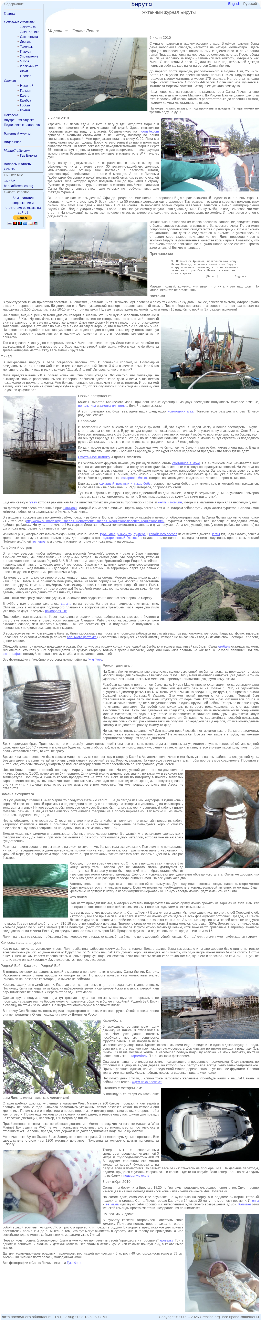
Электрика (28, 27)
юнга (255, 1200)
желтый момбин (170, 502)
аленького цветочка (82, 637)
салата (66, 603)
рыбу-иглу (124, 534)
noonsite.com (149, 131)
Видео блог (12, 142)
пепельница (87, 405)
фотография (12, 654)
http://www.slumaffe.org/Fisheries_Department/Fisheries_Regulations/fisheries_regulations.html (95, 521)
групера (140, 534)
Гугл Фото (94, 659)
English (234, 4)
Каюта (24, 95)
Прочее (25, 76)
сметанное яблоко (186, 463)
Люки (24, 71)
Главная (10, 13)
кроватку (166, 1240)
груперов (39, 541)
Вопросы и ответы (18, 164)
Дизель (25, 41)
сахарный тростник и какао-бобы (125, 483)
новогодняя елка (181, 411)
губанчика (107, 534)
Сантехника (29, 37)
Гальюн (25, 90)
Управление (29, 56)
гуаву (32, 502)
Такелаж (26, 46)
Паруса (25, 51)
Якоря (24, 61)
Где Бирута (28, 155)
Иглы (216, 534)
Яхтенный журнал (17, 133)
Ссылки (9, 169)
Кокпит (25, 110)
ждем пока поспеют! (147, 1082)
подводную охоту (136, 1175)
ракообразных (56, 611)
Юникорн (70, 508)
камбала (224, 646)
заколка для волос (113, 405)
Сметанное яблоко (94, 457)
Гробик (25, 105)
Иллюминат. (29, 66)
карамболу (139, 1056)
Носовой (26, 85)
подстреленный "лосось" (120, 537)
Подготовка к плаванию (22, 125)
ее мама (112, 1204)
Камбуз (25, 100)
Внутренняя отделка (19, 120)
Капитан (244, 1204)
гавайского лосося (163, 534)
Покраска (11, 115)
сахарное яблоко (134, 478)
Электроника (29, 32)
